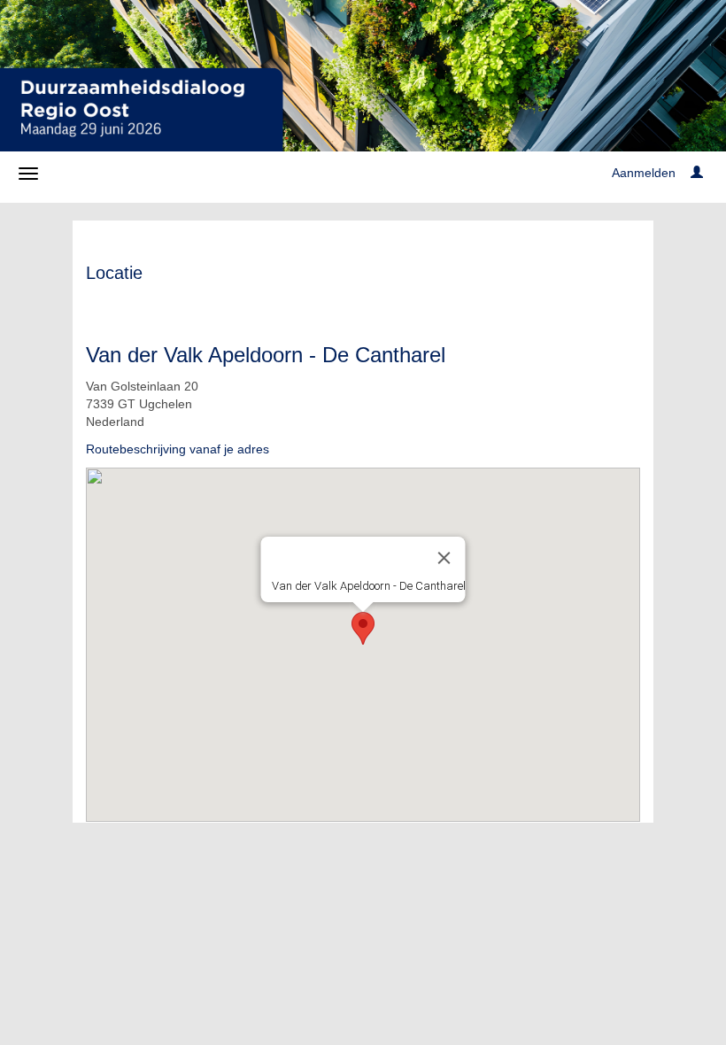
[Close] (444, 558)
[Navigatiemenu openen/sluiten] (28, 174)
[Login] (697, 173)
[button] (363, 628)
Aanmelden (644, 173)
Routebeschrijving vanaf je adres (177, 449)
